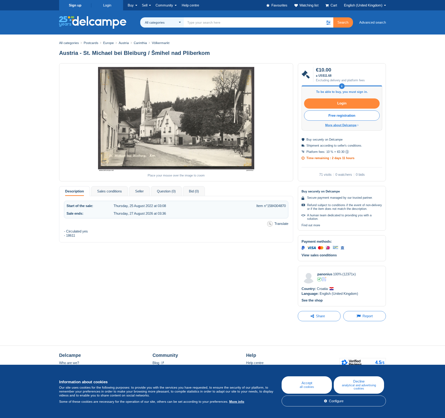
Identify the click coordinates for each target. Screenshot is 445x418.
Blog (156, 363)
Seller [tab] (139, 191)
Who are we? (69, 363)
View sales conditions (319, 255)
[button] (328, 22)
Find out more (311, 225)
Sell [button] (144, 5)
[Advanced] (324, 279)
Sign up (75, 5)
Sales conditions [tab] (109, 191)
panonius (324, 274)
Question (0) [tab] (166, 191)
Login (107, 5)
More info (236, 401)
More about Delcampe (340, 125)
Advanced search (372, 22)
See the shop (312, 300)
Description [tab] (74, 191)
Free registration (341, 115)
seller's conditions (349, 145)
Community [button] (164, 5)
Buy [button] (131, 5)
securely (318, 139)
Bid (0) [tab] (194, 191)
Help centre (255, 363)
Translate (281, 224)
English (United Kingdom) (363, 5)
